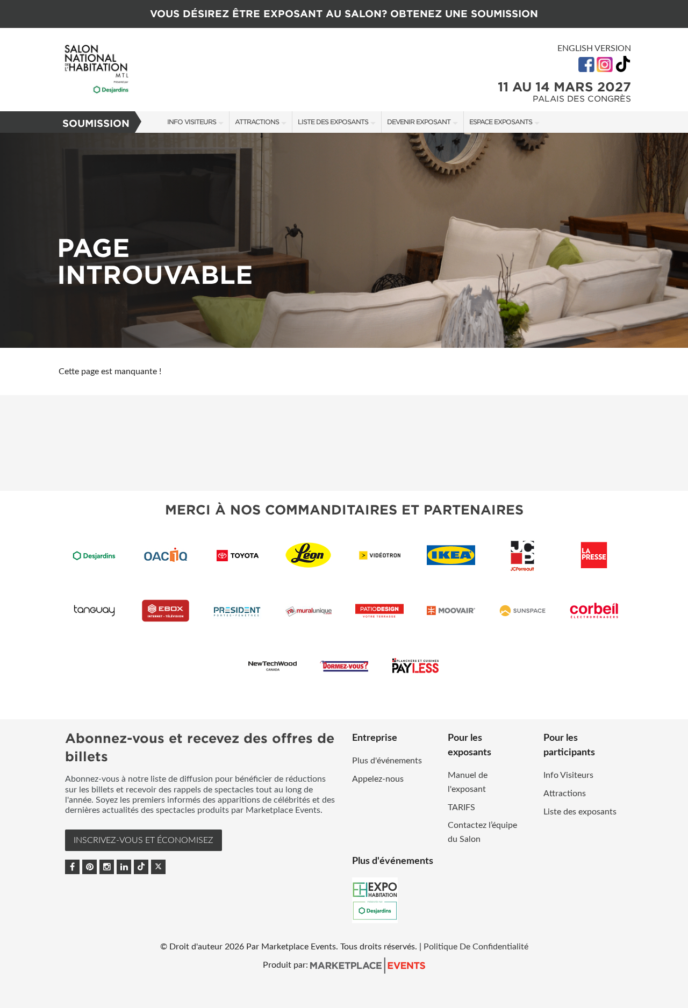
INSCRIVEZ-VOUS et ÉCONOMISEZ (143, 840)
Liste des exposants (333, 122)
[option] (344, 240)
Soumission (96, 123)
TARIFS (461, 807)
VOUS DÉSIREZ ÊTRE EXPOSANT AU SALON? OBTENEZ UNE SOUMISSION (344, 13)
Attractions (257, 122)
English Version (594, 48)
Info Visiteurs (191, 122)
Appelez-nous (378, 779)
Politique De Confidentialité (476, 946)
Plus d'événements (387, 760)
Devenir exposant (418, 122)
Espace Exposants (500, 122)
